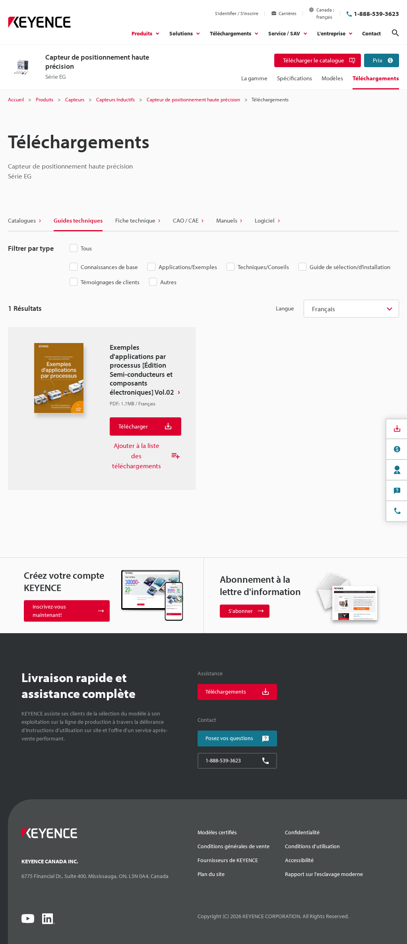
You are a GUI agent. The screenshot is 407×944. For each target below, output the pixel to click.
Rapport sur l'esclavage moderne (324, 874)
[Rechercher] (395, 33)
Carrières (288, 13)
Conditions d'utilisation (312, 846)
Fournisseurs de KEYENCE (228, 860)
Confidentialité (302, 832)
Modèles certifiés (217, 832)
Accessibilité (299, 860)
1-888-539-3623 (376, 13)
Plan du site (211, 874)
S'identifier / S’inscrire (236, 13)
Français (323, 308)
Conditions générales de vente (233, 846)
